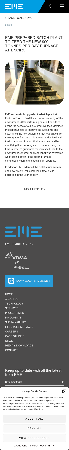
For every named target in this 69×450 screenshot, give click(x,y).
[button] (64, 391)
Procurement (15, 313)
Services (11, 308)
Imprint (52, 446)
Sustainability (15, 322)
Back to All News (20, 18)
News (9, 341)
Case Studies (14, 336)
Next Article (33, 189)
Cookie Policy (21, 446)
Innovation (13, 317)
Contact (11, 350)
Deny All (34, 428)
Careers (11, 331)
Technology (14, 303)
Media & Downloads (19, 345)
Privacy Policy (38, 446)
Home (9, 294)
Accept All (35, 418)
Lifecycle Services (19, 327)
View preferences (34, 438)
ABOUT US (11, 299)
